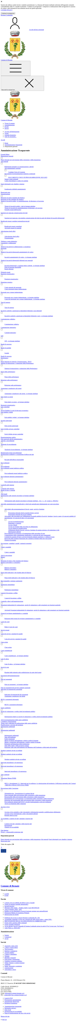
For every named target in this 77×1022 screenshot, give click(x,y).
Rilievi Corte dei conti (11, 627)
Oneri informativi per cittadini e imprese (12, 184)
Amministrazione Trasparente (13, 145)
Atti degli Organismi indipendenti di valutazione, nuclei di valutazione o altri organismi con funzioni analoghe (37, 610)
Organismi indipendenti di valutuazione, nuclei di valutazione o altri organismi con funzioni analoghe (30, 605)
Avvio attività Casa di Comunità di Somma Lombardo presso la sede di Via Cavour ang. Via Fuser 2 (34, 926)
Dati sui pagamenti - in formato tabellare (16, 684)
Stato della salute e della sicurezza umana (17, 745)
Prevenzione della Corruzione (9, 788)
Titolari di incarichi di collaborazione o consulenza (16, 247)
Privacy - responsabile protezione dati (12, 832)
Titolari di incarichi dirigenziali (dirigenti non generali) (17, 260)
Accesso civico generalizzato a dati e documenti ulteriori (21, 814)
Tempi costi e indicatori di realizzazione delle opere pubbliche (19, 723)
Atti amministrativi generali (13, 168)
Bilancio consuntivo (10, 569)
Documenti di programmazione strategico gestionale (20, 174)
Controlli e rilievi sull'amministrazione (12, 601)
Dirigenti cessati (5, 272)
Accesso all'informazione (12, 131)
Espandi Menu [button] (5, 154)
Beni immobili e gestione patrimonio (11, 581)
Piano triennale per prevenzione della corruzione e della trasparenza (21, 160)
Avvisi (6, 938)
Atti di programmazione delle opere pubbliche (14, 720)
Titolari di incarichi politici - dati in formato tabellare (20, 206)
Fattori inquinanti (10, 739)
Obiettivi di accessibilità (12, 827)
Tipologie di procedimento (8, 444)
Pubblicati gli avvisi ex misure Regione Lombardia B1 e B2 (22, 918)
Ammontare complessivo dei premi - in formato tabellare (21, 393)
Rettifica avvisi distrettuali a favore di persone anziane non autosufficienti (26, 911)
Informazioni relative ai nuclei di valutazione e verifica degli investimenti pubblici (29, 716)
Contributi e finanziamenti (8, 721)
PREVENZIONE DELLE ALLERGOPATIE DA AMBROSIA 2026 (25, 921)
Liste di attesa (5, 659)
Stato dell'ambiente (10, 737)
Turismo (7, 956)
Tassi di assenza (5, 302)
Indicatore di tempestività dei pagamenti (16, 694)
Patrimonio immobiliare (8, 584)
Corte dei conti (5, 622)
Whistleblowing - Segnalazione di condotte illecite (19, 793)
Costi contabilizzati (6, 650)
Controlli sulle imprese (7, 485)
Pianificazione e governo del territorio (12, 725)
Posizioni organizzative (7, 274)
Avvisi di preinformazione (16, 521)
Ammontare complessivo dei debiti (15, 696)
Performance (4, 358)
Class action (4, 642)
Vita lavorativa (9, 949)
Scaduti (7, 353)
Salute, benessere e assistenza (13, 966)
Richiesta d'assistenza (11, 1003)
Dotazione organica (6, 282)
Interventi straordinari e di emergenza (12, 762)
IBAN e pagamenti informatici (10, 699)
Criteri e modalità (6, 547)
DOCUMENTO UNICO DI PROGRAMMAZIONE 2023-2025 (27, 177)
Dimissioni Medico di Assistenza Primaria (17, 913)
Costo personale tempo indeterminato (15, 289)
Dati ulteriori (4, 830)
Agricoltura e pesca (10, 969)
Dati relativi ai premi (7, 397)
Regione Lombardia (7, 15)
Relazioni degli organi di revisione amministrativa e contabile (23, 618)
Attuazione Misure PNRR (8, 778)
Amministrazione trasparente (13, 1006)
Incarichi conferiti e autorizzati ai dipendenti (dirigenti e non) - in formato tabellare (29, 316)
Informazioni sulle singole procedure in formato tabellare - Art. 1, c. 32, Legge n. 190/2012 (31, 501)
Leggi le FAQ (9, 998)
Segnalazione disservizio (12, 1001)
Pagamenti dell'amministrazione (10, 675)
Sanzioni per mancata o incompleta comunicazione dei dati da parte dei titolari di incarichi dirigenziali (34, 218)
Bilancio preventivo (10, 568)
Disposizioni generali (7, 156)
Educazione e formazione (12, 959)
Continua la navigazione (8, 13)
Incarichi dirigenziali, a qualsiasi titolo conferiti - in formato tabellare (25, 265)
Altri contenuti (5, 774)
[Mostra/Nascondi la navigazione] (15, 68)
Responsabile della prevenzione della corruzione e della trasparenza (24, 797)
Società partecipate (6, 420)
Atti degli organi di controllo (13, 228)
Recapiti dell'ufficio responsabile (14, 459)
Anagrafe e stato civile (11, 946)
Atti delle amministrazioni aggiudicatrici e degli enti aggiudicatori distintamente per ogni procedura (30, 504)
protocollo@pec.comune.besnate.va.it (15, 995)
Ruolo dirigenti (9, 269)
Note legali (8, 1010)
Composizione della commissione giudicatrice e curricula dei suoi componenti (27, 535)
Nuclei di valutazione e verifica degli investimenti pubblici (18, 711)
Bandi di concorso (6, 344)
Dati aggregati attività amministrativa (11, 439)
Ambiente (7, 964)
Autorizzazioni (9, 968)
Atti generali (4, 161)
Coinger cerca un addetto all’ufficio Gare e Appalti (19, 903)
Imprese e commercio (11, 951)
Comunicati (8, 937)
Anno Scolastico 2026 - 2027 (13, 909)
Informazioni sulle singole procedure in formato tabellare (17, 495)
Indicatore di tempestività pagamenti (11, 689)
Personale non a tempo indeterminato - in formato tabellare (22, 297)
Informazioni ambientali (8, 726)
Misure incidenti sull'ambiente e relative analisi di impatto (21, 740)
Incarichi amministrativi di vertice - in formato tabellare (21, 257)
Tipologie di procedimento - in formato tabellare (19, 449)
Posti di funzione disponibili (13, 267)
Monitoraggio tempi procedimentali (11, 453)
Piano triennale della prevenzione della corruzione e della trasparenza (25, 795)
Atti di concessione (6, 555)
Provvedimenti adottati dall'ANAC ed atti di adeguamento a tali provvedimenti (28, 802)
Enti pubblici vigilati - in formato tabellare (17, 417)
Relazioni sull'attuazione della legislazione (17, 744)
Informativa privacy (10, 1008)
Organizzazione (5, 194)
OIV (2, 336)
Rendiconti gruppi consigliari (13, 226)
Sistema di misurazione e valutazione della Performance (17, 363)
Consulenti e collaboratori (8, 243)
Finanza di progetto (10, 540)
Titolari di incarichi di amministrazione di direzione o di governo (23, 208)
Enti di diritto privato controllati (10, 429)
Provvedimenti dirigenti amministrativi (12, 476)
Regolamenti (8, 825)
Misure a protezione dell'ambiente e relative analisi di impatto (23, 742)
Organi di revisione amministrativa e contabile (14, 613)
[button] (10, 123)
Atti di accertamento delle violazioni (15, 803)
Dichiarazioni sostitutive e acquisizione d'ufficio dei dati (17, 454)
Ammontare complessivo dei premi (11, 388)
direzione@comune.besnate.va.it (14, 993)
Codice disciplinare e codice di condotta (16, 181)
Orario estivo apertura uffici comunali (16, 923)
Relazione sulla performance (9, 380)
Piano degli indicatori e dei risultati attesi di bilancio (16, 572)
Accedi (3, 140)
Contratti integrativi (10, 332)
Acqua (6, 133)
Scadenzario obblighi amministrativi (15, 189)
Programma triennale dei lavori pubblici (20, 514)
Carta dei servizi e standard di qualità (12, 634)
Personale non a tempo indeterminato (12, 292)
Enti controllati (5, 407)
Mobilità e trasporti (10, 958)
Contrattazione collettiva (8, 319)
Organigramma (9, 238)
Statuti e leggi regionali (11, 179)
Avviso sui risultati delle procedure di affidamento (23, 527)
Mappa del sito (5, 1016)
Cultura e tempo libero (11, 947)
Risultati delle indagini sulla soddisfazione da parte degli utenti (23, 672)
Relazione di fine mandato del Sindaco (12, 199)
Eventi (6, 895)
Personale (3, 248)
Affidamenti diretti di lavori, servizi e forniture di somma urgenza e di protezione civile (33, 530)
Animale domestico (10, 135)
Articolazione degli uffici (8, 231)
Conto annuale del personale (13, 287)
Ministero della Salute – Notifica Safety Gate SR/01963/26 (22, 908)
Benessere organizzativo (8, 405)
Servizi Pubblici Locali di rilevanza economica (14, 410)
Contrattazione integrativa (8, 327)
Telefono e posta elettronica (9, 241)
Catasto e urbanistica (11, 954)
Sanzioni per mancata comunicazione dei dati (14, 213)
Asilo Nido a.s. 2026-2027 (12, 928)
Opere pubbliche (6, 708)
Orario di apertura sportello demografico (16, 904)
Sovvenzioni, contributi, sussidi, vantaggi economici (16, 543)
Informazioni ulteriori (14, 532)
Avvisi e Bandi (12, 525)
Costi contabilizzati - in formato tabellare (16, 656)
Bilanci (3, 557)
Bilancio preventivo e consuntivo (10, 562)
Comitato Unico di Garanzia (16, 172)
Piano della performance (8, 372)
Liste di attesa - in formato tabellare (15, 664)
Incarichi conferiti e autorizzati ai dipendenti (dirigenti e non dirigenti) (21, 311)
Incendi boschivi (9, 906)
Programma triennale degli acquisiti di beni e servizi (23, 513)
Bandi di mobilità (6, 348)
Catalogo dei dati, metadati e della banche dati (18, 824)
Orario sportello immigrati (12, 924)
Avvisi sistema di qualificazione (17, 528)
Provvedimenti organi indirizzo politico (12, 468)
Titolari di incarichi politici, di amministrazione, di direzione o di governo (22, 201)
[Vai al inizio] (1, 847)
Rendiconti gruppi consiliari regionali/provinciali (15, 221)
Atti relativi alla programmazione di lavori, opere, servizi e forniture (24, 509)
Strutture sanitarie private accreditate (11, 750)
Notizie (7, 935)
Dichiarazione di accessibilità (13, 1011)
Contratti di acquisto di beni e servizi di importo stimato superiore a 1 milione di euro (29, 537)
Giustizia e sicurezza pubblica (13, 961)
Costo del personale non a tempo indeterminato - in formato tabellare (25, 299)
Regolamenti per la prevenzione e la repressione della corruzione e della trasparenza (29, 798)
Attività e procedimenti (7, 441)
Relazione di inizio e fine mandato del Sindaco (14, 561)
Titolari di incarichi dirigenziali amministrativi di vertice (17, 252)
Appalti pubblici (9, 952)
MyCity (4, 1019)
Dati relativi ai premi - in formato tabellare (17, 402)
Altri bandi (4, 494)
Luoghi (7, 894)
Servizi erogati (5, 630)
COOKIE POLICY (6, 10)
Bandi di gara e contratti (8, 490)
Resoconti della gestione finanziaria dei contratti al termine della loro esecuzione (28, 538)
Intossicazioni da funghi (12, 914)
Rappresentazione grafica (8, 437)
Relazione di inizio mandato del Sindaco (13, 198)
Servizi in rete (5, 667)
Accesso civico (5, 807)
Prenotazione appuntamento (13, 1000)
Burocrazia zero (5, 192)
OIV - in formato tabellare (12, 341)
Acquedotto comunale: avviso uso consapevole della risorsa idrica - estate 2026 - (28, 919)
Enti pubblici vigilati (7, 412)
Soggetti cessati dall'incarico (13, 209)
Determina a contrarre (14, 523)
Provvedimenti (5, 463)
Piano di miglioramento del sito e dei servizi (17, 1013)
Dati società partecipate (11, 426)
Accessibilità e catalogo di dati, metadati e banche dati (17, 818)
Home (6, 143)
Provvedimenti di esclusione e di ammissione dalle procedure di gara (25, 533)
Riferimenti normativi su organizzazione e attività (19, 166)
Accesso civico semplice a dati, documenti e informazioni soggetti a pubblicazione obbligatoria (32, 812)
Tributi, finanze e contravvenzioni (14, 963)
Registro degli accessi (11, 815)
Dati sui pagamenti (6, 679)
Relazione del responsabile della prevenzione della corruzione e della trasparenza (28, 800)
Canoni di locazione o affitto (9, 593)
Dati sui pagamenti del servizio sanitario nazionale (15, 688)
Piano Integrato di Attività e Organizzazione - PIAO (16, 361)
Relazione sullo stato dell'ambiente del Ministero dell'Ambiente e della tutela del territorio (31, 747)
